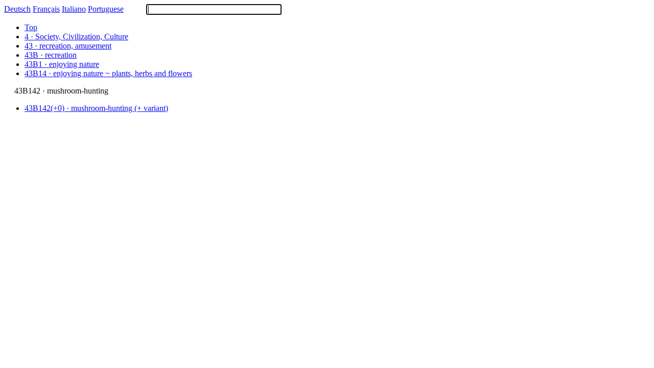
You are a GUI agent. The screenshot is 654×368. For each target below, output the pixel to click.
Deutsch (17, 9)
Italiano (74, 9)
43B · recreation (51, 55)
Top (31, 27)
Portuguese (106, 9)
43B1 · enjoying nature (62, 64)
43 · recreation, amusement (68, 45)
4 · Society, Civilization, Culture (76, 36)
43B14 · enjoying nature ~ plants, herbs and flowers (108, 73)
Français (46, 9)
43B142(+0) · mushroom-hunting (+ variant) (96, 108)
